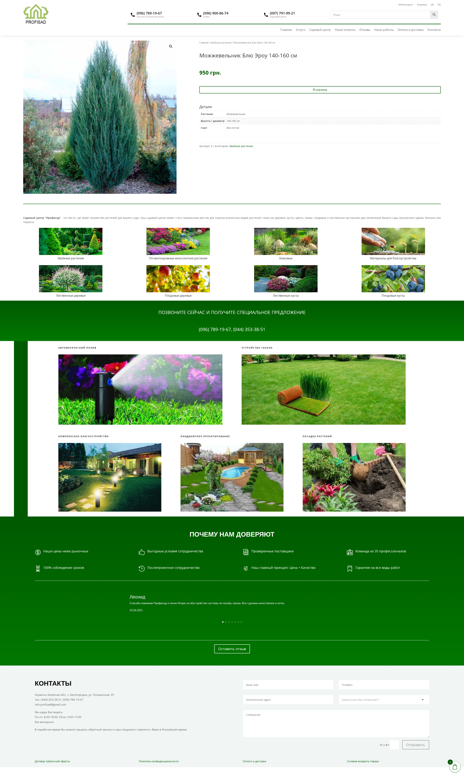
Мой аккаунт (406, 4)
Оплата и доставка (411, 30)
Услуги (300, 30)
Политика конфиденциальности (159, 761)
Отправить (415, 744)
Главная (286, 30)
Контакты (434, 30)
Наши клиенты (345, 30)
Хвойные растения (220, 42)
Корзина (422, 4)
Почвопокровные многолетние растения (178, 258)
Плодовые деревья (178, 296)
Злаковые (286, 258)
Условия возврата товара (363, 761)
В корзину (320, 90)
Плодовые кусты (393, 296)
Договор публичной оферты (52, 761)
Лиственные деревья (71, 296)
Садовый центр (320, 30)
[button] (170, 46)
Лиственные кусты (286, 296)
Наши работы (384, 30)
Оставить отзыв (232, 648)
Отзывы (364, 30)
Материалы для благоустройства (393, 258)
